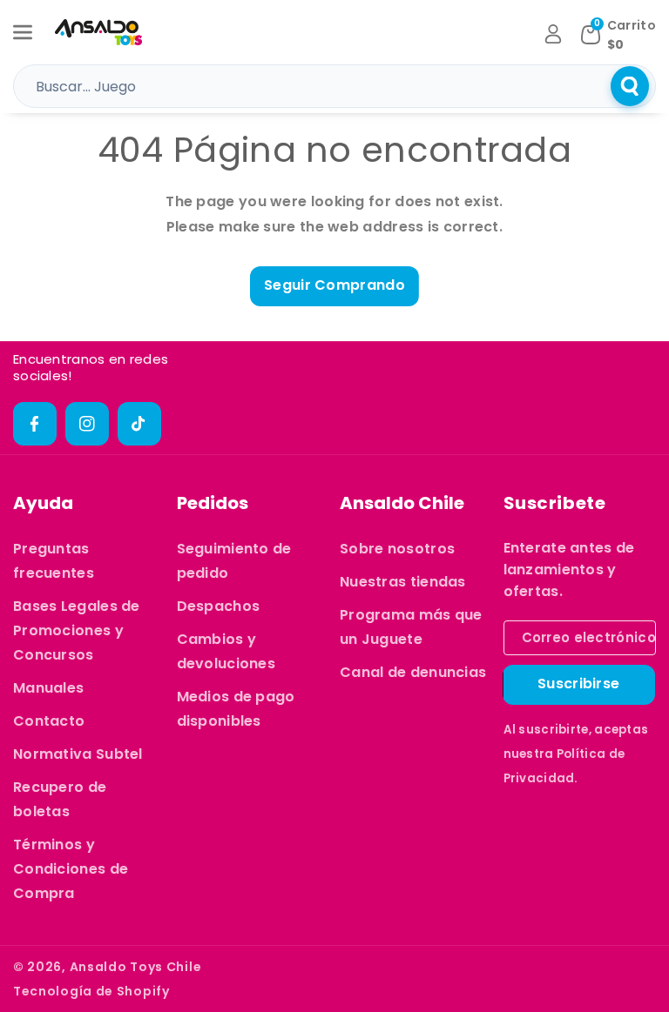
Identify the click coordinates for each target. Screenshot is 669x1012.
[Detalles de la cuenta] (553, 34)
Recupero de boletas (59, 799)
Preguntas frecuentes (53, 561)
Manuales (48, 688)
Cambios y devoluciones (226, 651)
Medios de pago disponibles (236, 709)
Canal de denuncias (413, 672)
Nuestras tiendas (403, 582)
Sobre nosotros (397, 549)
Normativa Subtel (78, 754)
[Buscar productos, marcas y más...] (630, 86)
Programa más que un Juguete (411, 627)
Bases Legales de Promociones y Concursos (76, 630)
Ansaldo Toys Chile (136, 966)
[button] (32, 32)
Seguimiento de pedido (234, 561)
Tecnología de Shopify (91, 991)
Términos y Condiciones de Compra (70, 868)
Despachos (218, 606)
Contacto (48, 721)
